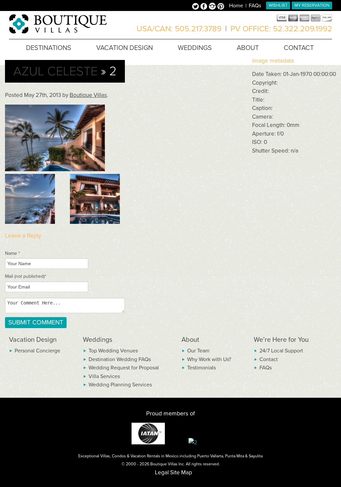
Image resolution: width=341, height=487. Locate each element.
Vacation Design (33, 340)
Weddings (97, 340)
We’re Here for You (281, 340)
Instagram (213, 7)
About (190, 340)
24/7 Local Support (281, 350)
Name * (12, 253)
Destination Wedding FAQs (120, 359)
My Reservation (311, 5)
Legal (162, 472)
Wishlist (278, 5)
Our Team (198, 350)
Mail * (25, 276)
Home (236, 5)
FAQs (255, 5)
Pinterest (220, 7)
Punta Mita (234, 456)
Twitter (196, 7)
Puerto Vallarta (210, 456)
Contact (268, 359)
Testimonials (201, 367)
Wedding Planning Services (120, 384)
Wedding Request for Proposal (124, 367)
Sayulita (256, 456)
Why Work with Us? (209, 359)
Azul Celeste (55, 71)
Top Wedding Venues (113, 350)
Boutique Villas (88, 95)
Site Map (181, 472)
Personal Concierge (37, 350)
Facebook (204, 7)
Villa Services (104, 376)
